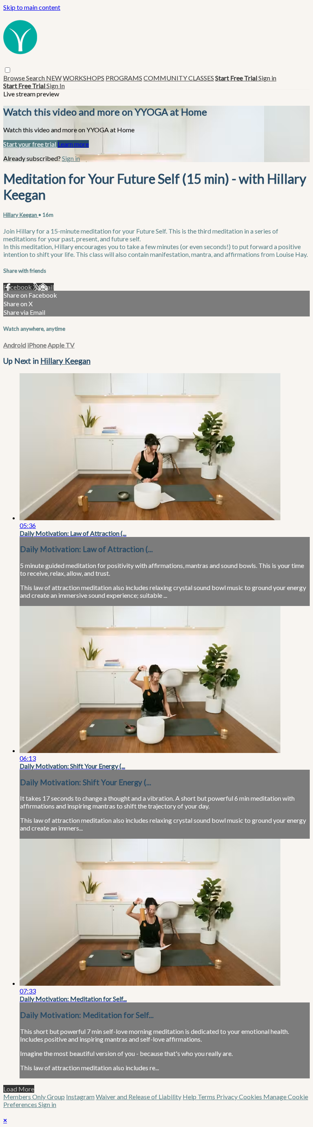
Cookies (251, 1096)
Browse (14, 78)
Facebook (18, 287)
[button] (7, 70)
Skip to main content (31, 7)
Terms (207, 1096)
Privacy (227, 1096)
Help (190, 1096)
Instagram (80, 1096)
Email (46, 287)
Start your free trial (30, 144)
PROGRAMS (124, 78)
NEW (54, 78)
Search (36, 78)
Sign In (55, 85)
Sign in (267, 78)
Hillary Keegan (20, 215)
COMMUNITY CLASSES (178, 78)
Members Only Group (34, 1096)
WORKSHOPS (83, 78)
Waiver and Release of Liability (138, 1096)
